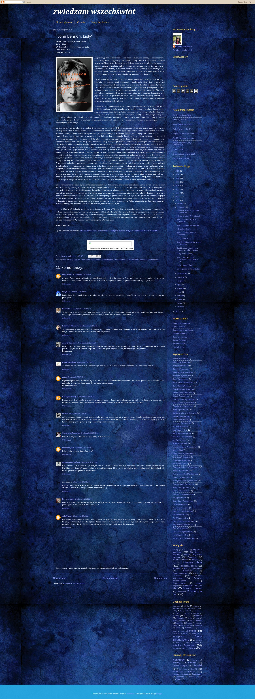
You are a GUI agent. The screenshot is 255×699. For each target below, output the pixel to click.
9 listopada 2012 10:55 (85, 362)
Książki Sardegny (179, 340)
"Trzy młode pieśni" (184, 239)
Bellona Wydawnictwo (181, 369)
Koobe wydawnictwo (180, 420)
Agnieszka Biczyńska (71, 462)
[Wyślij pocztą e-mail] (89, 256)
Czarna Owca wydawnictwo (183, 393)
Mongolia (198, 625)
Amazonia (196, 606)
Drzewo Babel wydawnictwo (183, 403)
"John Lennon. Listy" (185, 265)
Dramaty (187, 554)
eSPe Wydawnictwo (180, 535)
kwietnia (180, 296)
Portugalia (176, 633)
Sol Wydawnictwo (179, 498)
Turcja (178, 642)
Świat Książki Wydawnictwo (183, 538)
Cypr (181, 611)
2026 (177, 171)
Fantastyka (192, 557)
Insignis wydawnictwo (181, 416)
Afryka (186, 606)
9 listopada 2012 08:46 (78, 292)
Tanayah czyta (178, 347)
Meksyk (189, 625)
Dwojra (65, 414)
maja (179, 292)
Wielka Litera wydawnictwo (183, 525)
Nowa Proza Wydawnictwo (183, 454)
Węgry (184, 648)
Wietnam (176, 648)
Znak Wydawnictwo (180, 528)
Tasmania (199, 640)
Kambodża (179, 623)
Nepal (178, 628)
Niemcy (188, 628)
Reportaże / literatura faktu (150, 260)
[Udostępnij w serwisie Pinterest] (99, 256)
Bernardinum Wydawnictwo (183, 372)
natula (64, 377)
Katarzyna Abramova (70, 326)
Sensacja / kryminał (192, 588)
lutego (180, 303)
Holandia (180, 618)
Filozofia (176, 560)
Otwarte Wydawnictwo (181, 460)
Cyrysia (65, 292)
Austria (184, 608)
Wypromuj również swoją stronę (183, 103)
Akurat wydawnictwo (180, 359)
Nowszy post (60, 578)
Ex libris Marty (68, 499)
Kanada (189, 623)
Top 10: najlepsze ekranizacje (184, 138)
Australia (176, 608)
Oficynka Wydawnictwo (182, 457)
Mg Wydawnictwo (179, 440)
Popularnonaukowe (180, 573)
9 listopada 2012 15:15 (77, 414)
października (182, 274)
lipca (179, 285)
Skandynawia (178, 636)
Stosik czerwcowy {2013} (182, 124)
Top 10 (194, 669)
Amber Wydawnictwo (181, 366)
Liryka (174, 563)
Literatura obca (107, 260)
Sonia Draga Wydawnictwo (183, 501)
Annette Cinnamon (70, 343)
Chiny (175, 611)
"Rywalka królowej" (184, 229)
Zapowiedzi (197, 674)
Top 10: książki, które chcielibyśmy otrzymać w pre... (187, 259)
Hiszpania (198, 616)
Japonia (199, 621)
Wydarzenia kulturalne (184, 672)
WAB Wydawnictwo (180, 515)
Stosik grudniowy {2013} (182, 115)
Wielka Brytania (183, 645)
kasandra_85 (67, 448)
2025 (177, 175)
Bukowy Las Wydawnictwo (183, 382)
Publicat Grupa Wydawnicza (183, 484)
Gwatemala (187, 616)
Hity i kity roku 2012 (180, 120)
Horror (185, 560)
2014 (177, 193)
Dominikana (198, 611)
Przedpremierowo (179, 583)
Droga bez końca (100, 22)
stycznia (180, 307)
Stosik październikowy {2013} (184, 154)
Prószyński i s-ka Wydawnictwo (126, 260)
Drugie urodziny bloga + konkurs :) (186, 134)
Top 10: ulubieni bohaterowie (188, 225)
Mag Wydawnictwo (180, 430)
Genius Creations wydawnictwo (185, 413)
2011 (177, 311)
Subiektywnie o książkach (183, 330)
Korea (175, 625)
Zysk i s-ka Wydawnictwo (182, 532)
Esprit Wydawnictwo (180, 410)
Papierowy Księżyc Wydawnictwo (185, 467)
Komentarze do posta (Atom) (74, 583)
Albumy (69, 260)
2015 (177, 189)
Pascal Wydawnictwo (181, 471)
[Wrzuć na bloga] (92, 256)
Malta (182, 625)
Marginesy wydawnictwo (182, 433)
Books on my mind (180, 337)
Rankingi (192, 662)
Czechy (188, 611)
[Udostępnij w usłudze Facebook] (97, 256)
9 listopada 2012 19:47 (81, 482)
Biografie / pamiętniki (81, 260)
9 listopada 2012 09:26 (88, 326)
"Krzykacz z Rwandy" (185, 254)
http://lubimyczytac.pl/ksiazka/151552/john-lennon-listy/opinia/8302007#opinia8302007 (119, 231)
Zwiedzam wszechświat (180, 98)
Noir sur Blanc (178, 450)
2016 (177, 186)
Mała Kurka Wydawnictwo (182, 437)
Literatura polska (189, 566)
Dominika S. (67, 309)
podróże (180, 677)
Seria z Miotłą (181, 591)
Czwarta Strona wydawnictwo (184, 399)
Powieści (176, 576)
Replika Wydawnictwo (181, 491)
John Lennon (96, 260)
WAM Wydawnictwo (180, 518)
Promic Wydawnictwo (181, 477)
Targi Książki (183, 669)
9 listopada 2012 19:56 (83, 499)
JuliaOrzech (67, 516)
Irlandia (175, 620)
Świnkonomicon (179, 344)
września (181, 277)
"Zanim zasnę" (178, 149)
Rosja (185, 633)
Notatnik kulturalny (180, 333)
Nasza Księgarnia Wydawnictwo (185, 447)
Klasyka (195, 560)
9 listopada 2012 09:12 (82, 309)
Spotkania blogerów (180, 666)
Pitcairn (182, 631)
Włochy (192, 648)
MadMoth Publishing (180, 427)
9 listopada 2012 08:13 (82, 275)
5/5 (64, 260)
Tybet (187, 642)
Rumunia (195, 633)
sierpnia (180, 281)
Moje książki (67, 275)
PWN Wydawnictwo (180, 464)
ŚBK (178, 679)
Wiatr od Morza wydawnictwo (184, 521)
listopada (181, 207)
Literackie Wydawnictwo (182, 423)
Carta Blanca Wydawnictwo (183, 389)
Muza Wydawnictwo (180, 443)
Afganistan (176, 606)
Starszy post (160, 578)
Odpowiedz (66, 284)
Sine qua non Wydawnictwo (183, 494)
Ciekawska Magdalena (71, 433)
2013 (177, 197)
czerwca (180, 288)
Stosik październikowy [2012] (188, 269)
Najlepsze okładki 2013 (181, 159)
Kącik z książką (179, 327)
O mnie (81, 22)
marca (180, 299)
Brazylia (191, 608)
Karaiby (197, 623)
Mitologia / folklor (180, 568)
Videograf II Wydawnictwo (183, 511)
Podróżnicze (187, 571)
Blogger (159, 694)
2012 (177, 200)
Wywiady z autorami (181, 674)
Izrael (191, 620)
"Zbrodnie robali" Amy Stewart (188, 216)
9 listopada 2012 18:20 (89, 462)
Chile (198, 608)
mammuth (131, 694)
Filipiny (186, 613)
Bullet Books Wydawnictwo (183, 386)
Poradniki (196, 573)
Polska (191, 630)
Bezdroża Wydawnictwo (182, 376)
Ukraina (196, 642)
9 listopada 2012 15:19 (90, 433)
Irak (197, 618)
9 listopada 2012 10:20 (87, 343)
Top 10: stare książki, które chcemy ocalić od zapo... (187, 249)
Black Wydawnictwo (180, 379)
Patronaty (176, 663)
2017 (177, 182)
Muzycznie (195, 660)
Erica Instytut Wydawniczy (183, 406)
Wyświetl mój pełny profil (182, 50)
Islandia (183, 620)
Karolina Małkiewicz (183, 47)
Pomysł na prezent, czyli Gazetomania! (182, 144)
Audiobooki (185, 550)
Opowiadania (197, 568)
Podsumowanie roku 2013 (182, 129)
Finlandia (196, 613)
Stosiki (197, 665)
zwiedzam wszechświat (94, 12)
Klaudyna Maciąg (69, 397)
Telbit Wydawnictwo (180, 504)
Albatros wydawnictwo (181, 362)
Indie (190, 618)
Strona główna (64, 22)
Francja (176, 615)
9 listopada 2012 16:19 (82, 448)
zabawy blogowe (195, 677)
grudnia (180, 204)
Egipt (177, 613)
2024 (177, 178)
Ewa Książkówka (69, 362)
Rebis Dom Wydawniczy (182, 488)
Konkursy (179, 659)
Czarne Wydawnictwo (181, 396)
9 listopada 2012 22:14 (81, 516)
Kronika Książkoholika (181, 323)
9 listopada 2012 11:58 (76, 377)
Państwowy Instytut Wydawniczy (185, 474)
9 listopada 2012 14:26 (86, 397)
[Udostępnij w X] (94, 256)
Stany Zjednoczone (187, 638)
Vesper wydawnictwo (181, 508)
